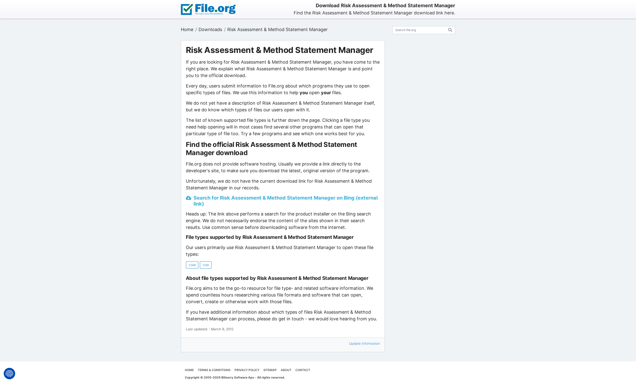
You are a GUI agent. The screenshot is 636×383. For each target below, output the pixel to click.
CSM (192, 265)
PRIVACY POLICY (247, 370)
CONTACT (302, 370)
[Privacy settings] (9, 373)
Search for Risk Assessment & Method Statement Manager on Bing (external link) (286, 201)
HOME (189, 370)
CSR (206, 265)
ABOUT (286, 370)
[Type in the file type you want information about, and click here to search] (450, 29)
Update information (364, 343)
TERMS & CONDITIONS (214, 370)
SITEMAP (270, 370)
